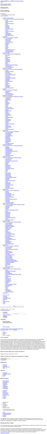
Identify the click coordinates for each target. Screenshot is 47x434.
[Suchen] (12, 307)
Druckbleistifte (8, 193)
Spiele (6, 82)
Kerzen (6, 275)
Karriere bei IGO (6, 366)
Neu (4, 300)
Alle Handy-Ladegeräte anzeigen (11, 261)
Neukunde (5, 316)
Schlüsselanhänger (9, 81)
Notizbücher (7, 61)
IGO (4, 334)
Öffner (6, 283)
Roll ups (7, 63)
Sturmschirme (8, 175)
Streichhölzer (7, 85)
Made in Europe (6, 301)
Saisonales (7, 43)
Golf (6, 171)
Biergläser (7, 25)
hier (23, 431)
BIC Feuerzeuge (8, 73)
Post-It (6, 62)
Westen (6, 128)
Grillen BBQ (7, 172)
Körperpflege (5, 130)
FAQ (4, 303)
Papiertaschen (8, 235)
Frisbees (7, 169)
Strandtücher (7, 183)
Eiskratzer (7, 146)
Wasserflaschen (8, 34)
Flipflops (7, 101)
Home (4, 331)
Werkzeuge (7, 154)
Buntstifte (7, 192)
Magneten (7, 286)
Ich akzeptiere (6, 432)
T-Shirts (6, 124)
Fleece (6, 100)
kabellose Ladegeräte (9, 259)
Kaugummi (7, 214)
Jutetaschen (7, 229)
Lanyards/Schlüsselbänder (10, 77)
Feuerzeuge (7, 72)
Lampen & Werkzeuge (7, 144)
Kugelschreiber (8, 195)
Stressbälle (7, 86)
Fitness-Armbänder (9, 252)
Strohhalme (7, 281)
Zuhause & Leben (6, 267)
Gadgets (7, 250)
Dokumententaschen (9, 225)
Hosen (6, 105)
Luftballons (7, 79)
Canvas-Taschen (8, 224)
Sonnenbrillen (8, 119)
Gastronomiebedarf (9, 205)
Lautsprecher (7, 263)
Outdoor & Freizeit (6, 156)
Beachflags (7, 166)
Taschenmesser (8, 153)
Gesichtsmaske (8, 134)
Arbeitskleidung (8, 97)
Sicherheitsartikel (8, 148)
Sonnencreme (8, 140)
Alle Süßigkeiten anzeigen (10, 217)
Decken (6, 269)
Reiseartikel (7, 237)
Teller (6, 287)
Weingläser (7, 27)
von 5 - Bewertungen (9, 1)
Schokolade (7, 216)
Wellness (7, 142)
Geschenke (5, 36)
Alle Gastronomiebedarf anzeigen (11, 209)
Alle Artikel (5, 292)
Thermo (6, 32)
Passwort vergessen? (7, 314)
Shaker (6, 22)
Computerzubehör (8, 247)
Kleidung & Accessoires (7, 95)
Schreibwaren (5, 189)
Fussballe (7, 179)
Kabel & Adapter (8, 257)
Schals (6, 116)
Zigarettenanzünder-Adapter (10, 260)
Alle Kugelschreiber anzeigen (11, 199)
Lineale (6, 58)
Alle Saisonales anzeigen (10, 49)
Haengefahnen (8, 167)
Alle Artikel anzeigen (9, 35)
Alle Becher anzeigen (9, 23)
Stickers (6, 84)
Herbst (6, 45)
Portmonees (7, 113)
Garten (6, 170)
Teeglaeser (7, 26)
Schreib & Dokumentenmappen (11, 64)
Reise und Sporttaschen (9, 236)
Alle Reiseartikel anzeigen (10, 239)
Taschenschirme (8, 176)
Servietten (7, 207)
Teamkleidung (8, 125)
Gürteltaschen (8, 228)
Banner (6, 164)
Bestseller (5, 299)
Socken (6, 118)
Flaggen (7, 163)
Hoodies (7, 122)
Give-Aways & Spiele (7, 68)
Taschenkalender (8, 93)
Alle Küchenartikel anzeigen (10, 284)
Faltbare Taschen (8, 227)
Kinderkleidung (8, 110)
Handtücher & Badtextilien (10, 271)
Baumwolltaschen (8, 223)
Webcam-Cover (8, 248)
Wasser (6, 218)
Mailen (15, 329)
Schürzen (5, 391)
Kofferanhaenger (8, 238)
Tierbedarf (7, 185)
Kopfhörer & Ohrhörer (9, 262)
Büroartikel (7, 55)
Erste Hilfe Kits (8, 133)
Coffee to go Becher (9, 21)
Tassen (6, 29)
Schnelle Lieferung (9, 50)
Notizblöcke (7, 60)
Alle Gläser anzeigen (9, 28)
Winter (6, 48)
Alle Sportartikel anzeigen (10, 180)
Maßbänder (7, 147)
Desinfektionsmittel (9, 132)
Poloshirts (7, 112)
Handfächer (7, 103)
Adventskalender (8, 38)
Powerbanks (7, 264)
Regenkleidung (8, 115)
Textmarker (7, 201)
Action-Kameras (8, 251)
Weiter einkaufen (6, 326)
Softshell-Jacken (8, 107)
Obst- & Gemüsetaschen (10, 233)
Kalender (4, 88)
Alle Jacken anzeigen (9, 108)
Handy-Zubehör (8, 255)
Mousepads (7, 59)
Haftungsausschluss (7, 414)
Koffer (6, 230)
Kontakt (4, 374)
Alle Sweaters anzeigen (9, 123)
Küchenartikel (8, 276)
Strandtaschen (8, 242)
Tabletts (6, 208)
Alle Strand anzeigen (9, 184)
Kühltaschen (7, 231)
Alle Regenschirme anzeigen (10, 177)
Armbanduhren (8, 99)
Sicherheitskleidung (9, 117)
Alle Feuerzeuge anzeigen (10, 74)
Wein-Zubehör (8, 290)
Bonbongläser (8, 213)
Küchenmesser (8, 278)
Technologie (5, 244)
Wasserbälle (7, 187)
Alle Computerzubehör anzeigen (11, 249)
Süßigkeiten (7, 212)
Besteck (6, 277)
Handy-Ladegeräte (9, 256)
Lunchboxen (7, 279)
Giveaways (7, 75)
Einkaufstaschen (6, 394)
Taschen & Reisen (6, 220)
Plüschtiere (7, 80)
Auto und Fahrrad (8, 158)
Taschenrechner (8, 65)
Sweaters (7, 121)
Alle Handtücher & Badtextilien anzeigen (13, 274)
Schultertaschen (8, 241)
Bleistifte (7, 191)
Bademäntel (7, 272)
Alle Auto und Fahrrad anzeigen (11, 160)
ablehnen (2, 432)
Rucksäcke (7, 240)
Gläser (6, 24)
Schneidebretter (8, 280)
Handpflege (7, 136)
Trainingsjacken (8, 127)
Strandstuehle (8, 182)
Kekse (6, 211)
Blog (4, 302)
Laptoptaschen (8, 232)
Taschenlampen (8, 152)
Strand (6, 181)
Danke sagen (7, 39)
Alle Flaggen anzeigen (9, 168)
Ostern (6, 46)
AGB (4, 412)
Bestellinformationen (7, 373)
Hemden (7, 104)
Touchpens (7, 197)
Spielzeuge (7, 83)
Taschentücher (8, 141)
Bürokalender (8, 91)
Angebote (5, 296)
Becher (6, 20)
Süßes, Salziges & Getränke (8, 203)
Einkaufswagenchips (9, 71)
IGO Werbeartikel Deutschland (8, 409)
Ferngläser (7, 161)
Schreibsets (7, 200)
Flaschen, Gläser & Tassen (8, 17)
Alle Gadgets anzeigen (9, 254)
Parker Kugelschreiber (9, 196)
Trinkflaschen (8, 33)
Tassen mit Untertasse (9, 31)
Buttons (6, 70)
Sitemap (4, 416)
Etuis (6, 56)
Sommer (7, 47)
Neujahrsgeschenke (9, 41)
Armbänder (7, 98)
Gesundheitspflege (9, 135)
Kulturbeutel (7, 137)
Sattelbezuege (8, 159)
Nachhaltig (5, 297)
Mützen (6, 111)
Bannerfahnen (8, 165)
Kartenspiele (7, 76)
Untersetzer (7, 289)
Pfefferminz (7, 215)
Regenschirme (8, 173)
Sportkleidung (8, 120)
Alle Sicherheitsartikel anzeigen (11, 151)
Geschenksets (8, 40)
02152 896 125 (3, 329)
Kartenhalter (7, 57)
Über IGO (5, 333)
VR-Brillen (7, 253)
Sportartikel (7, 178)
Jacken (6, 106)
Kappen (6, 109)
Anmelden (5, 312)
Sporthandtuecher (8, 273)
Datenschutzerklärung (7, 413)
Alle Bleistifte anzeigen (9, 194)
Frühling (7, 44)
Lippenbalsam (8, 139)
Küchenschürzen (8, 285)
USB (6, 265)
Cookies (4, 415)
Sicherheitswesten (8, 149)
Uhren (6, 288)
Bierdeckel (7, 206)
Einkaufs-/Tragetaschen (9, 226)
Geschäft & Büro (6, 52)
